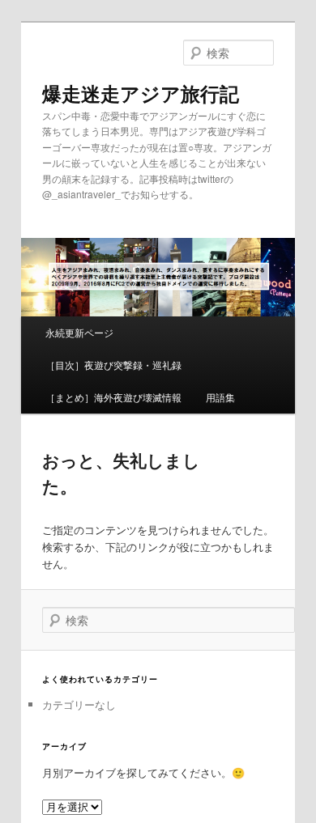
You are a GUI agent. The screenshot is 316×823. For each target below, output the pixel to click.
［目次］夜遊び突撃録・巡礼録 (113, 364)
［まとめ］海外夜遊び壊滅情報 (113, 397)
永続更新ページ (79, 332)
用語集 (220, 397)
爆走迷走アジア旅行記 (140, 93)
